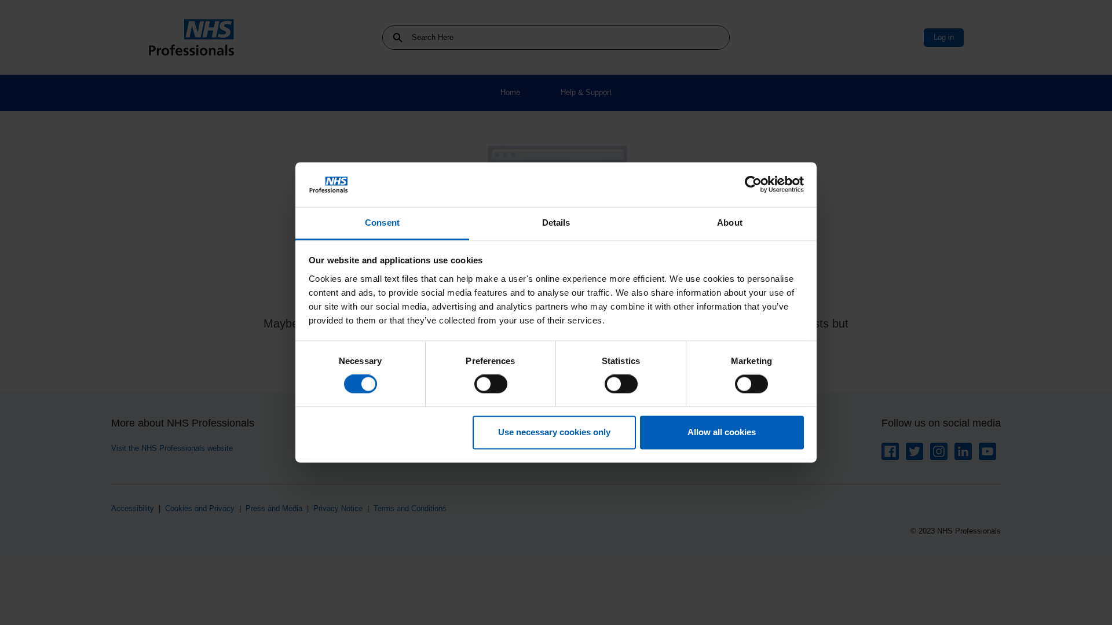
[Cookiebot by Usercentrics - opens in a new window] (753, 184)
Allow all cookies (721, 432)
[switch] (490, 384)
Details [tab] (556, 222)
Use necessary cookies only (554, 432)
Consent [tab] (382, 222)
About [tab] (729, 222)
